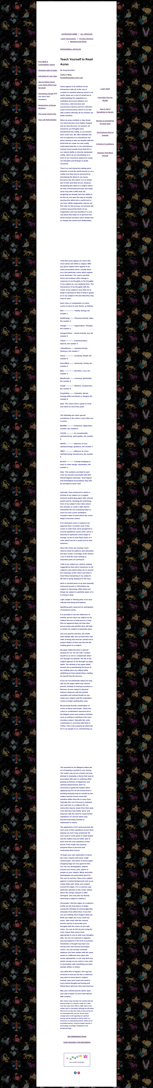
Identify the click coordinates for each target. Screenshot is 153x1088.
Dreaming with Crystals (47, 70)
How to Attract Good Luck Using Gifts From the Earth (47, 85)
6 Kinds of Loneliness (105, 144)
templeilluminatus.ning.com (71, 78)
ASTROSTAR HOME (69, 34)
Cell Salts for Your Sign (47, 76)
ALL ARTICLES (86, 34)
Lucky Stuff (105, 89)
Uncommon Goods (45, 94)
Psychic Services (86, 39)
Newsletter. (81, 1062)
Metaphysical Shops (78, 42)
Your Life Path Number (47, 120)
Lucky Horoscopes (68, 39)
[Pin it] (78, 1073)
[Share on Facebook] (75, 1073)
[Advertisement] (76, 13)
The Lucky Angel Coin (47, 114)
